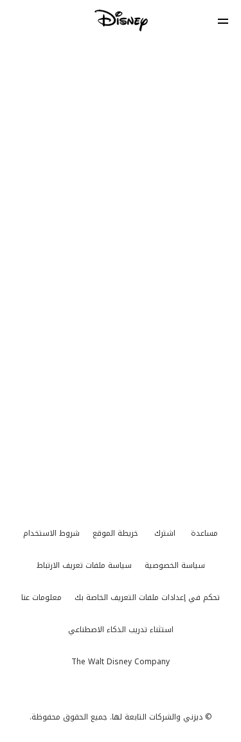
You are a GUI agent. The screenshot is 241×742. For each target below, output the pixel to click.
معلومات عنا (41, 597)
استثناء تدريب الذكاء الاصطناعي (121, 630)
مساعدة (204, 533)
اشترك (164, 533)
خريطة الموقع (115, 533)
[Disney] (121, 20)
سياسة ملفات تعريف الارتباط (84, 565)
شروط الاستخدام (51, 533)
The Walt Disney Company (120, 662)
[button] (223, 21)
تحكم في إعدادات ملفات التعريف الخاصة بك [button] (147, 597)
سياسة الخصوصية (175, 565)
